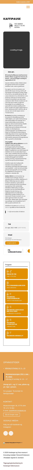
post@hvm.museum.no (17, 410)
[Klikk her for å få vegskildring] (30, 251)
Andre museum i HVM (23, 2)
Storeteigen (8, 238)
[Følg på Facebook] (5, 433)
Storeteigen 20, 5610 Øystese (13, 239)
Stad (10, 235)
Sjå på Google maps (11, 414)
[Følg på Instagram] (11, 433)
